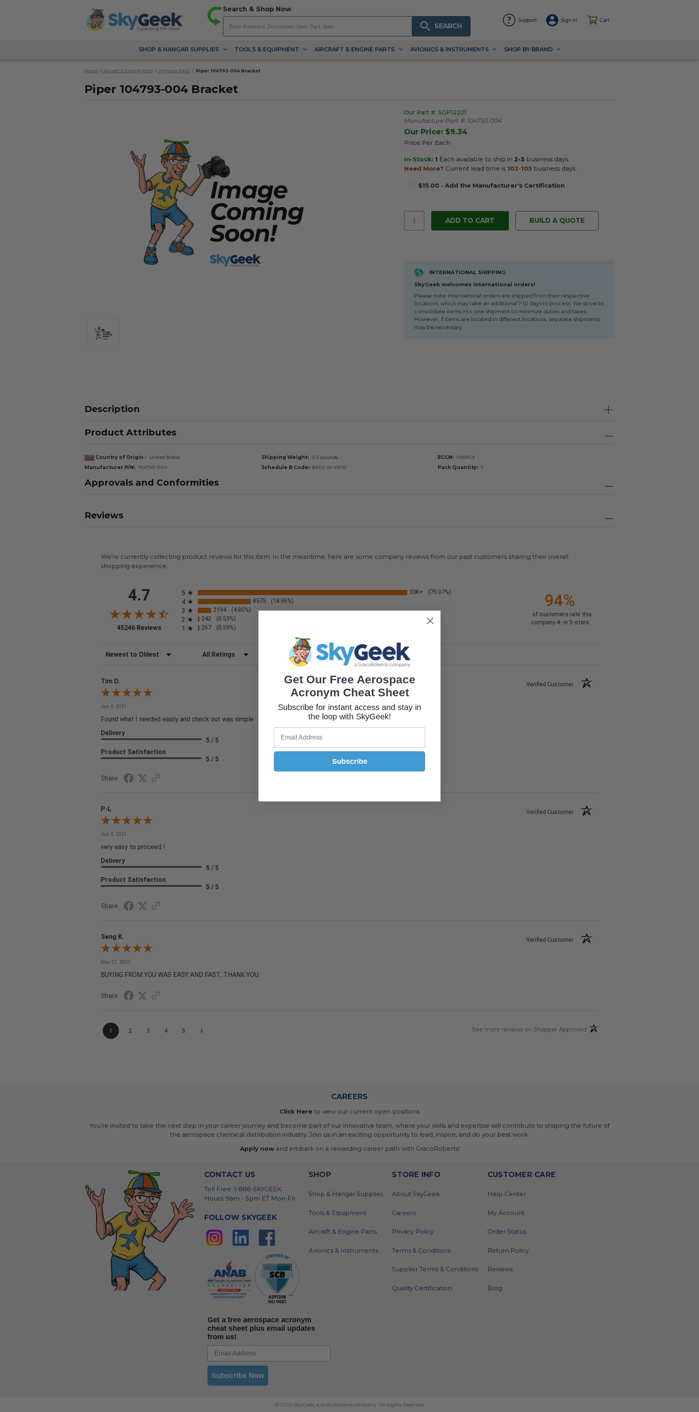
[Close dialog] (430, 621)
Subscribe (349, 761)
